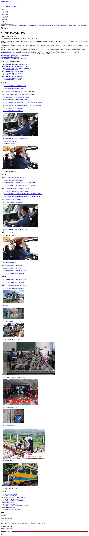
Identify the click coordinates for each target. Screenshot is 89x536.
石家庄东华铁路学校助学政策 (10, 69)
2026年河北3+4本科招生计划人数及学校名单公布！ (16, 505)
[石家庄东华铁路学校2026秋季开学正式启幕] (14, 86)
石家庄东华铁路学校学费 (69, 25)
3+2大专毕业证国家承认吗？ (10, 74)
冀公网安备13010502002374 (38, 523)
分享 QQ (10, 6)
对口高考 (53, 45)
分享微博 (5, 6)
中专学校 (33, 52)
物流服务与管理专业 (8, 321)
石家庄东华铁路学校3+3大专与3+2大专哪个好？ (15, 73)
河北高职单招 (42, 45)
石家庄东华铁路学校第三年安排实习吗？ (13, 111)
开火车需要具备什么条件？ (10, 504)
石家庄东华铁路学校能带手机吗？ (10, 57)
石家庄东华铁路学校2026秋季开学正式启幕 (13, 88)
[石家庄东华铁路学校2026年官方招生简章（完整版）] (16, 97)
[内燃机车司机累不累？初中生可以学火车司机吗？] (20, 135)
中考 (23, 38)
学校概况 (5, 11)
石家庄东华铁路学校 (11, 25)
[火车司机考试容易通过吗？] (20, 168)
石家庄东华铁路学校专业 (57, 25)
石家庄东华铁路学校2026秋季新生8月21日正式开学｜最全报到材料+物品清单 (22, 105)
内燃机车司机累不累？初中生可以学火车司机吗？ (15, 64)
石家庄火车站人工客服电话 (10, 494)
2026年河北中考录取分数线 (10, 495)
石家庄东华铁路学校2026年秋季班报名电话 (13, 78)
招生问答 (5, 14)
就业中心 (5, 17)
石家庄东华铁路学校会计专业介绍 (11, 339)
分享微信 (15, 6)
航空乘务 (5, 305)
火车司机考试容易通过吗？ (10, 171)
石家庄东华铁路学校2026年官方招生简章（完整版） (16, 99)
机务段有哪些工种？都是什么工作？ (13, 509)
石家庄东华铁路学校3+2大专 (22, 55)
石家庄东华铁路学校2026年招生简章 (13, 499)
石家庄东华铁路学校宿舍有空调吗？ (12, 79)
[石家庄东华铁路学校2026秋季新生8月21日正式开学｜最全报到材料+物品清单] (22, 102)
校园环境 (5, 16)
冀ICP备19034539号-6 (25, 523)
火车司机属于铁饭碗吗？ (10, 507)
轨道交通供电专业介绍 (8, 425)
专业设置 (5, 12)
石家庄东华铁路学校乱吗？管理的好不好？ (13, 76)
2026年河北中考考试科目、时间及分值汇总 (14, 497)
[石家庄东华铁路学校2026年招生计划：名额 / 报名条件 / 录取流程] (19, 91)
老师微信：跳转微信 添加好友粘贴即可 (13, 531)
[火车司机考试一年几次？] (10, 141)
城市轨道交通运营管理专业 (10, 407)
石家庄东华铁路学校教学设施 (10, 488)
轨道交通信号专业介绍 (8, 460)
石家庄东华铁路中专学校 (30, 25)
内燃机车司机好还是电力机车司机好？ (12, 268)
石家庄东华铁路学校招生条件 (43, 25)
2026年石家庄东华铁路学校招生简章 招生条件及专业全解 (17, 68)
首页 (4, 9)
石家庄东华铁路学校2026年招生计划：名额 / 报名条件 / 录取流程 (19, 94)
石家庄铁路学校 (20, 25)
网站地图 (17, 523)
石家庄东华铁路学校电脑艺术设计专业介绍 (13, 273)
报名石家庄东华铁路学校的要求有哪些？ (13, 71)
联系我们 (5, 21)
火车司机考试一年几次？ (9, 143)
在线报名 (5, 19)
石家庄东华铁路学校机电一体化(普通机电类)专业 (15, 377)
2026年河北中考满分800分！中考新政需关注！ (15, 500)
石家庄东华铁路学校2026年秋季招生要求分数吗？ (14, 58)
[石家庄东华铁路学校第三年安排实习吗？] (13, 108)
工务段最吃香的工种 (9, 502)
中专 (5, 41)
